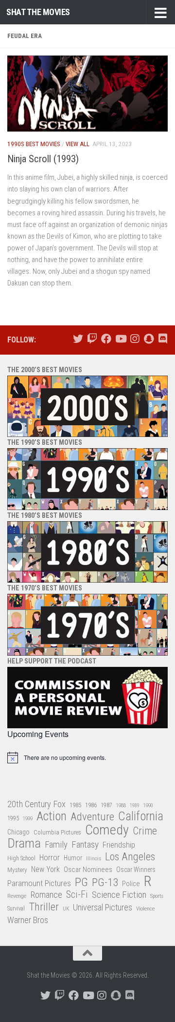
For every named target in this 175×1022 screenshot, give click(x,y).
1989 (135, 805)
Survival (16, 908)
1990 (148, 805)
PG (81, 882)
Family (56, 844)
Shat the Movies (38, 12)
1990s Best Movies (33, 144)
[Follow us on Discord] (163, 339)
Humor (73, 858)
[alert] (87, 757)
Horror (49, 857)
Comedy (107, 830)
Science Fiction (119, 895)
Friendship (119, 845)
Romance (46, 895)
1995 (13, 818)
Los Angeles (130, 856)
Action (51, 816)
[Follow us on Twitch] (92, 339)
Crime (145, 831)
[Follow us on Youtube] (120, 339)
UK (66, 909)
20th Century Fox (36, 804)
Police (131, 884)
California (140, 816)
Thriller (44, 907)
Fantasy (85, 844)
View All (77, 144)
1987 (106, 805)
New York (45, 869)
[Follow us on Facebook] (106, 339)
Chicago (18, 832)
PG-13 (105, 883)
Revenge (16, 895)
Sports (156, 895)
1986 (91, 805)
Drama (24, 843)
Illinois (93, 858)
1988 (121, 805)
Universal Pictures (102, 907)
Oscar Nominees (88, 869)
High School (21, 858)
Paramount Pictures (39, 883)
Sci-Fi (77, 895)
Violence (145, 908)
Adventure (92, 817)
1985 (75, 805)
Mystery (17, 869)
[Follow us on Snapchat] (148, 339)
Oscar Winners (136, 869)
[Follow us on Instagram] (134, 339)
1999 (28, 818)
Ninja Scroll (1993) (43, 159)
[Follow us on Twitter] (78, 339)
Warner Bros (27, 920)
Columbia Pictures (57, 832)
